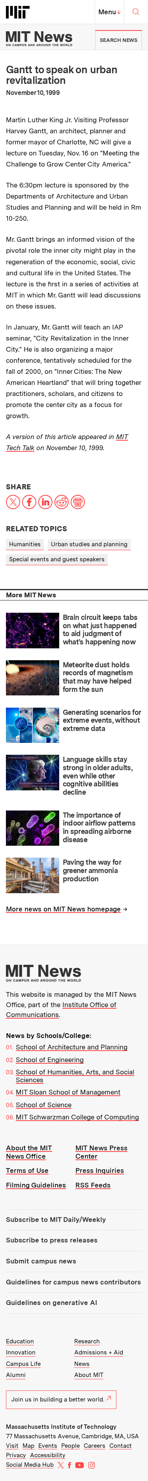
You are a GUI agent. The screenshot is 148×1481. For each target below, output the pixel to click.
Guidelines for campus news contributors (73, 1282)
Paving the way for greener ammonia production (92, 870)
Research (87, 1341)
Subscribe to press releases (51, 1240)
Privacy (16, 1455)
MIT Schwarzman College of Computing (77, 1117)
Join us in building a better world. (57, 1399)
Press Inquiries (99, 1170)
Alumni (16, 1375)
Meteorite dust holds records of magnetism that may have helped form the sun (98, 677)
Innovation (21, 1352)
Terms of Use (27, 1170)
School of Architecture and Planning (71, 1047)
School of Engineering (50, 1060)
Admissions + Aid (98, 1352)
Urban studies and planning (89, 544)
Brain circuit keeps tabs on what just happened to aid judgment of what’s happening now (100, 629)
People (70, 1445)
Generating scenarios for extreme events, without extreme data (102, 720)
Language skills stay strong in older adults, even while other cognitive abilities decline (98, 775)
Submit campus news (41, 1261)
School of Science (43, 1105)
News (82, 1363)
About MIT (88, 1375)
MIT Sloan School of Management (68, 1092)
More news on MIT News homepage (63, 909)
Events (47, 1445)
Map (28, 1445)
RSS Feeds (93, 1185)
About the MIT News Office (29, 1152)
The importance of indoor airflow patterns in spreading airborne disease (99, 827)
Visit (12, 1445)
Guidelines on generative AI (51, 1303)
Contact (120, 1445)
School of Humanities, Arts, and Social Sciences (75, 1076)
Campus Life (23, 1363)
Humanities (25, 544)
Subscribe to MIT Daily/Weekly (56, 1219)
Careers (94, 1445)
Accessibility (48, 1455)
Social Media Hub (30, 1464)
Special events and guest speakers (57, 559)
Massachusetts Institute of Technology (61, 1426)
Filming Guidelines (36, 1185)
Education (20, 1341)
